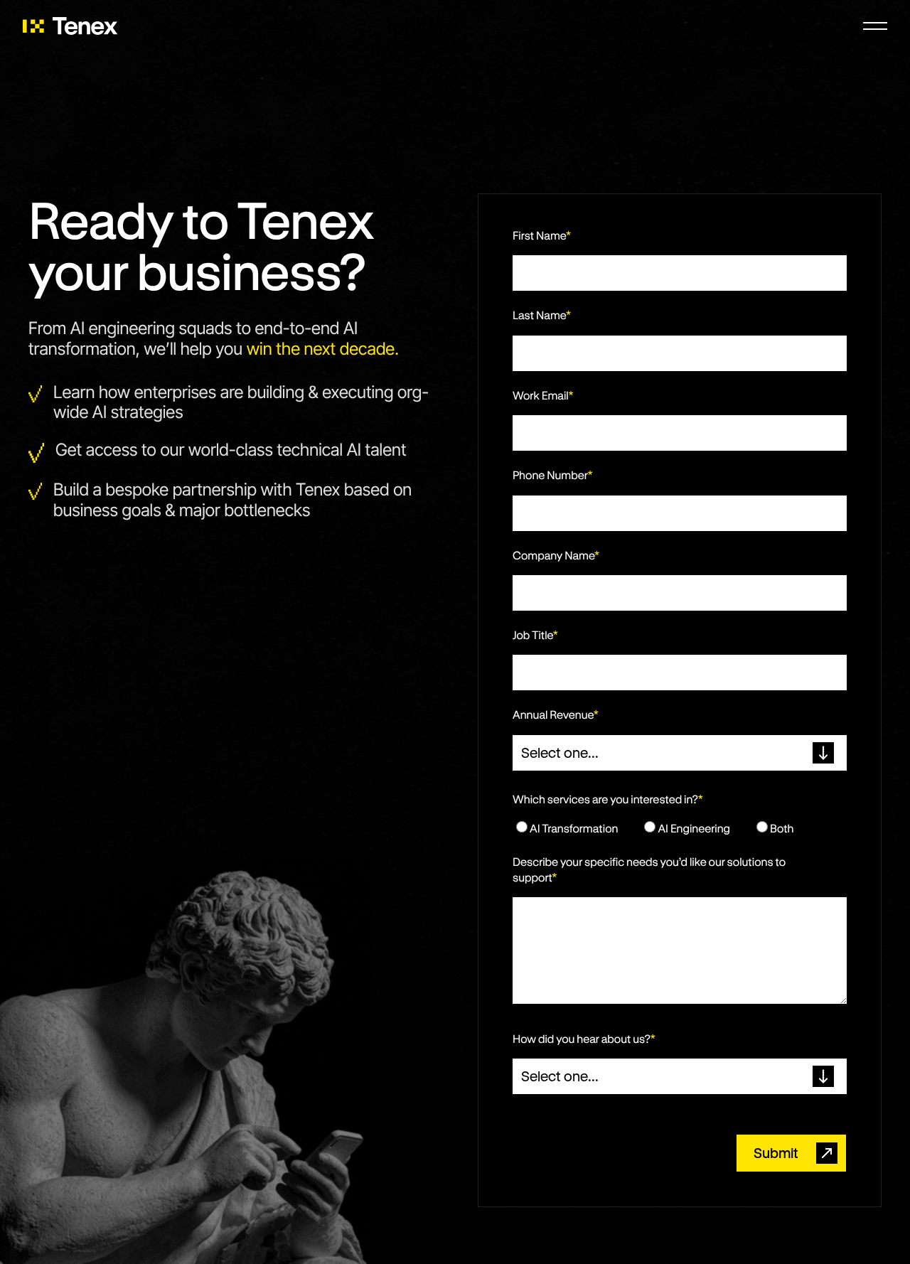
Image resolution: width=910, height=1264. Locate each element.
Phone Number (553, 475)
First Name (542, 235)
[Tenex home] (70, 26)
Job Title (535, 635)
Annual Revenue (556, 715)
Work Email (543, 395)
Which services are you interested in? (608, 799)
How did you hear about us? (584, 1039)
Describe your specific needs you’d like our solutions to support (649, 869)
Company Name (556, 555)
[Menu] (875, 25)
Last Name (542, 315)
